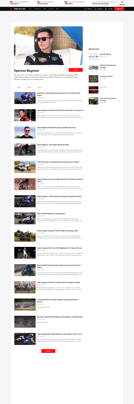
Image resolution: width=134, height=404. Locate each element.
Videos (19, 87)
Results (39, 87)
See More (48, 351)
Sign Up (75, 70)
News (29, 87)
